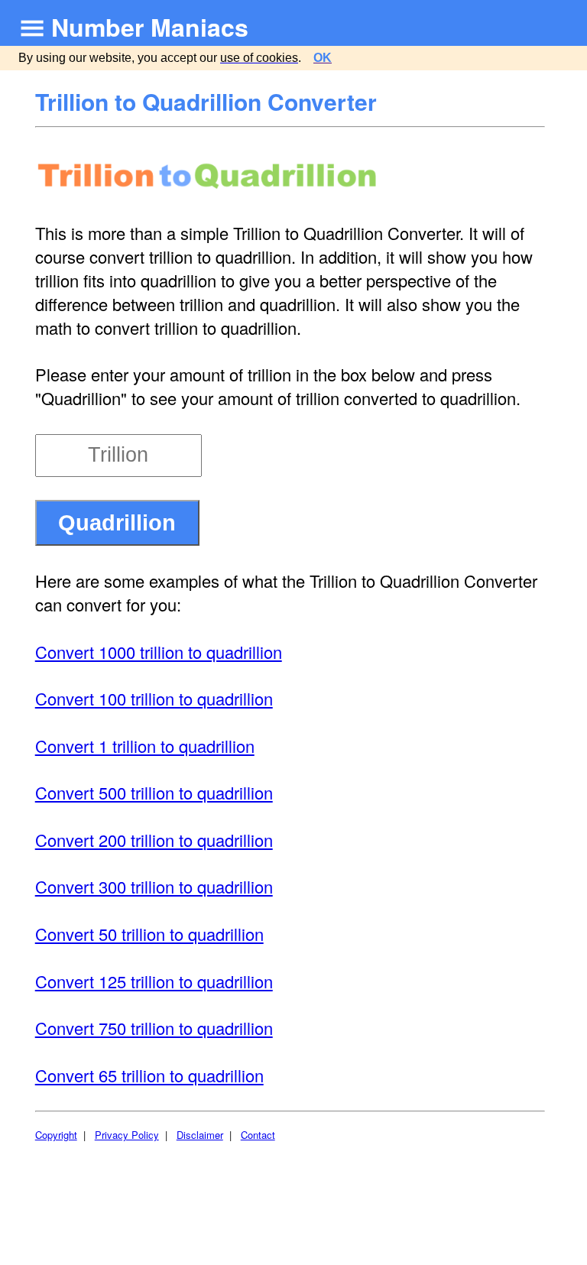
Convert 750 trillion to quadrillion (154, 1028)
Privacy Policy (127, 1134)
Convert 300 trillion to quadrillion (154, 886)
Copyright (56, 1134)
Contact (258, 1134)
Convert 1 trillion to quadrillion (145, 745)
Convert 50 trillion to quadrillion (149, 934)
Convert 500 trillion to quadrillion (154, 792)
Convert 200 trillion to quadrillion (154, 839)
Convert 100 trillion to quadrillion (154, 698)
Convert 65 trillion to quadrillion (149, 1075)
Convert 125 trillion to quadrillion (154, 981)
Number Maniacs (149, 26)
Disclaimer (200, 1134)
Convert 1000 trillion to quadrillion (158, 651)
